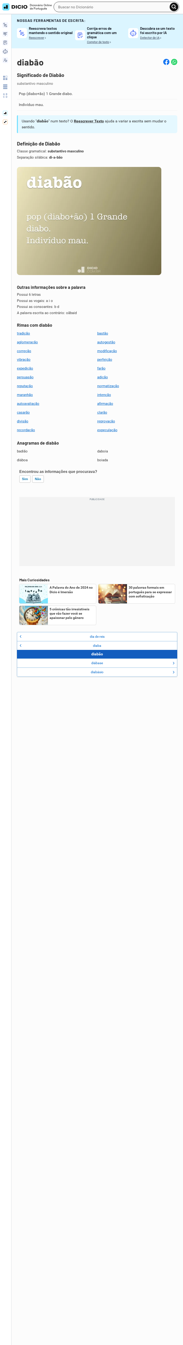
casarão (23, 412)
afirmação (105, 403)
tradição (23, 333)
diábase (97, 663)
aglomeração (27, 342)
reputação (25, 386)
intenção (104, 395)
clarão (102, 412)
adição (102, 377)
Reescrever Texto (89, 121)
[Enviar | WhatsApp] (174, 62)
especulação (107, 430)
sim (25, 479)
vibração (23, 359)
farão (101, 368)
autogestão (106, 342)
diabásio (97, 672)
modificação (107, 351)
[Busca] (174, 7)
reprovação (106, 421)
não (38, 479)
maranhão (25, 395)
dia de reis (97, 636)
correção (24, 351)
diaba (97, 645)
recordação (26, 430)
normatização (108, 386)
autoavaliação (28, 403)
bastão (102, 333)
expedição (25, 368)
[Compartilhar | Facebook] (166, 62)
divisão (22, 421)
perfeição (104, 359)
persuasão (25, 377)
